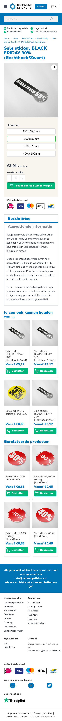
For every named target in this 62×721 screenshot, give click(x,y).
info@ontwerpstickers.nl (31, 578)
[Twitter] (49, 685)
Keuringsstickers (35, 606)
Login (6, 643)
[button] (54, 67)
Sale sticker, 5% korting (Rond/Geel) (17, 412)
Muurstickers (34, 610)
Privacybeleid (10, 626)
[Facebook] (31, 685)
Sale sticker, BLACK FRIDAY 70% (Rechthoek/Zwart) (44, 415)
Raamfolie (32, 619)
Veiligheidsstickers (36, 623)
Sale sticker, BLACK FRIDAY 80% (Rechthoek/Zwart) (44, 356)
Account (41, 6)
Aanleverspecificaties (14, 602)
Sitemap (24, 716)
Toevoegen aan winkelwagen (33, 185)
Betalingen (9, 614)
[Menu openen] (6, 6)
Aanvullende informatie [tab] (30, 226)
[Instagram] (12, 685)
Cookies (7, 618)
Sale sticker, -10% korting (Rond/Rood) (16, 536)
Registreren (9, 647)
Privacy (37, 713)
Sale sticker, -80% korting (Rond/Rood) (44, 479)
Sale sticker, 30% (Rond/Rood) (15, 478)
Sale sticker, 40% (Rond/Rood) (44, 535)
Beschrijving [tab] (19, 218)
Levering (8, 622)
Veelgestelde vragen (13, 630)
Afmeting (13, 125)
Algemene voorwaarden (10, 608)
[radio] (31, 131)
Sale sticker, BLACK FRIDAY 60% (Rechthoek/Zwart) (16, 356)
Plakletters (33, 615)
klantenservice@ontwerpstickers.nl (44, 650)
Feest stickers (34, 602)
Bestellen (18, 371)
